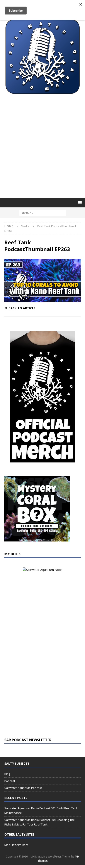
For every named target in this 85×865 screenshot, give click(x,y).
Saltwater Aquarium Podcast (23, 788)
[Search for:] (42, 212)
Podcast (9, 781)
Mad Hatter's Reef (16, 845)
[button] (79, 202)
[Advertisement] (42, 153)
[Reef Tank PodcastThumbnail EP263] (42, 300)
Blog (7, 774)
